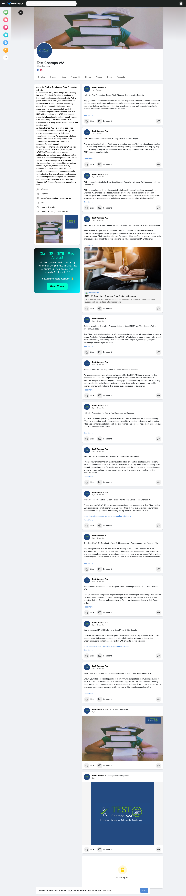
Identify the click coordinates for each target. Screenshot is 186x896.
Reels (109, 77)
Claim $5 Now (57, 286)
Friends (75, 77)
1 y (93, 90)
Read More (88, 115)
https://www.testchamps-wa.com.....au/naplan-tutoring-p (107, 516)
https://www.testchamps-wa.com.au (56, 198)
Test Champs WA (100, 88)
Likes (63, 77)
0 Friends (44, 189)
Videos (99, 77)
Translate (99, 90)
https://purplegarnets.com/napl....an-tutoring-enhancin (106, 646)
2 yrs (93, 177)
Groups (53, 77)
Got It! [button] (144, 890)
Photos (88, 77)
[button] (51, 3)
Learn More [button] (106, 890)
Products (121, 77)
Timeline (41, 77)
